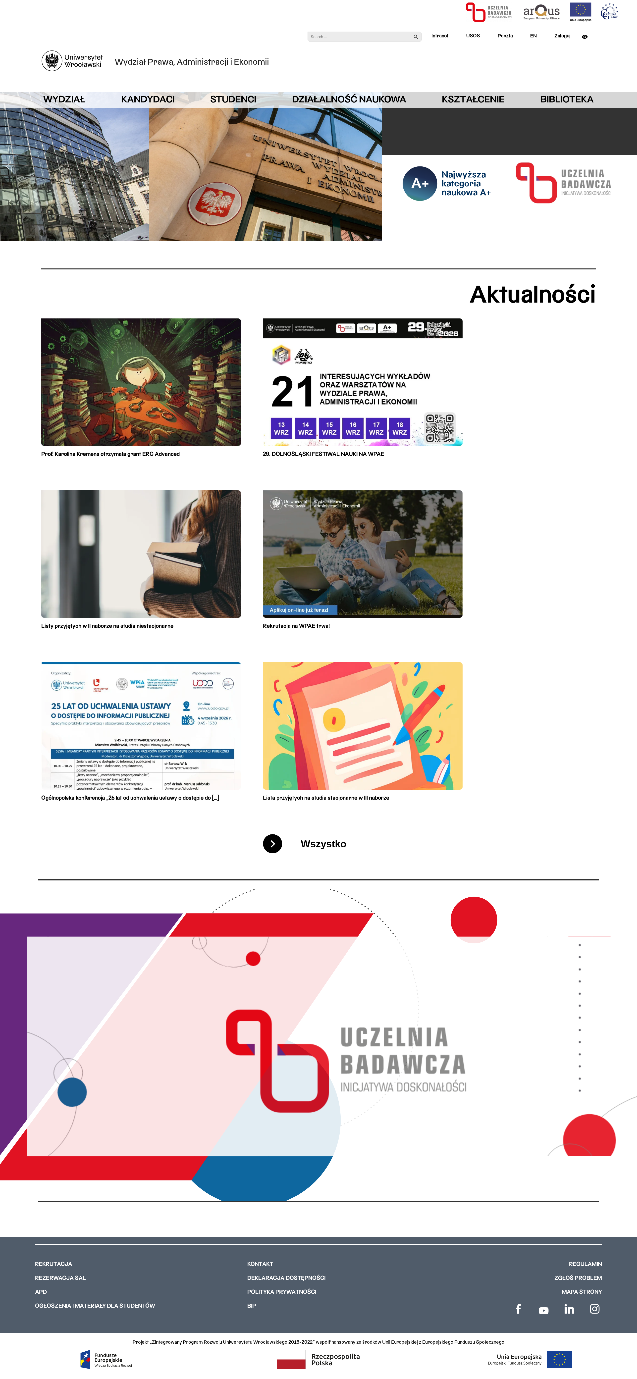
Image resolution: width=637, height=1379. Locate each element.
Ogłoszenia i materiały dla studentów (95, 1306)
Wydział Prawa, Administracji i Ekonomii (192, 62)
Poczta (505, 36)
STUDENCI (233, 100)
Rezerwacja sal (60, 1278)
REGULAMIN (585, 1264)
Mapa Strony (582, 1292)
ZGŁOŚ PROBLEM (578, 1278)
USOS (473, 36)
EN (533, 36)
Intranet (440, 36)
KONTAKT (260, 1264)
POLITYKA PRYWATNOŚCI (281, 1292)
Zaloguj (562, 36)
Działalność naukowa (349, 100)
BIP (251, 1306)
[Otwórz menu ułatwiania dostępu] (587, 36)
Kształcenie (473, 100)
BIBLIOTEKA (567, 100)
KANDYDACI (148, 100)
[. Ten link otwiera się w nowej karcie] (518, 1309)
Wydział (64, 100)
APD (41, 1292)
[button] (8, 166)
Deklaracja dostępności (286, 1278)
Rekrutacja (53, 1264)
